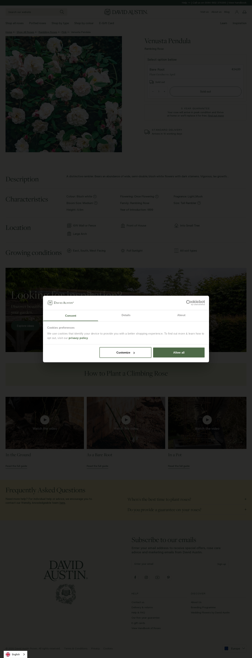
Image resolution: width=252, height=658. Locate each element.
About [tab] (181, 314)
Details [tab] (126, 314)
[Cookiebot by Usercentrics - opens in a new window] (189, 303)
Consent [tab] (70, 315)
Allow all (178, 352)
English (16, 654)
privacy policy (78, 337)
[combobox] (15, 654)
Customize (123, 352)
